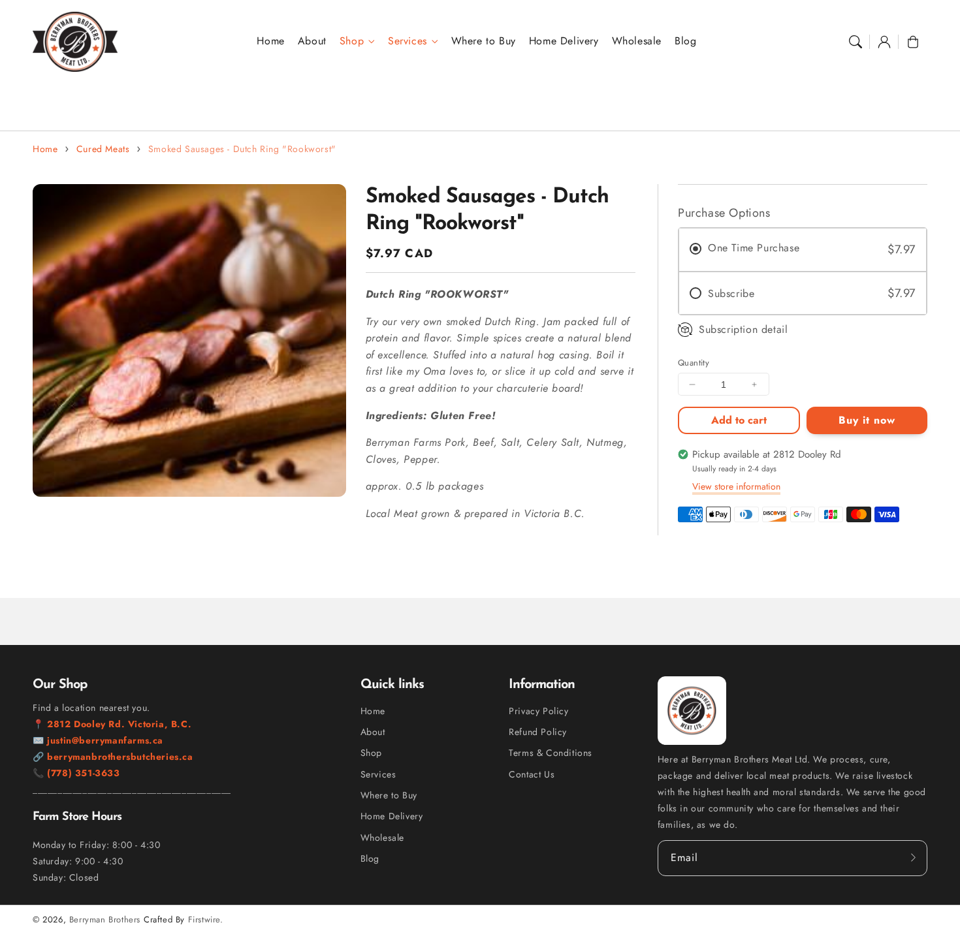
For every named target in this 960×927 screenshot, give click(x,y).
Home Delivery (391, 816)
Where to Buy (388, 795)
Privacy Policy (538, 710)
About (372, 731)
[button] (855, 41)
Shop (352, 41)
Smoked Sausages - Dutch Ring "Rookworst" (242, 148)
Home (45, 148)
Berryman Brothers (104, 919)
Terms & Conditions (550, 752)
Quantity (693, 362)
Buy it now (867, 420)
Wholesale (382, 837)
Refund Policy (538, 731)
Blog (369, 858)
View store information (736, 486)
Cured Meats (103, 148)
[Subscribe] (913, 857)
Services (407, 41)
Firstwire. (205, 919)
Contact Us (531, 774)
